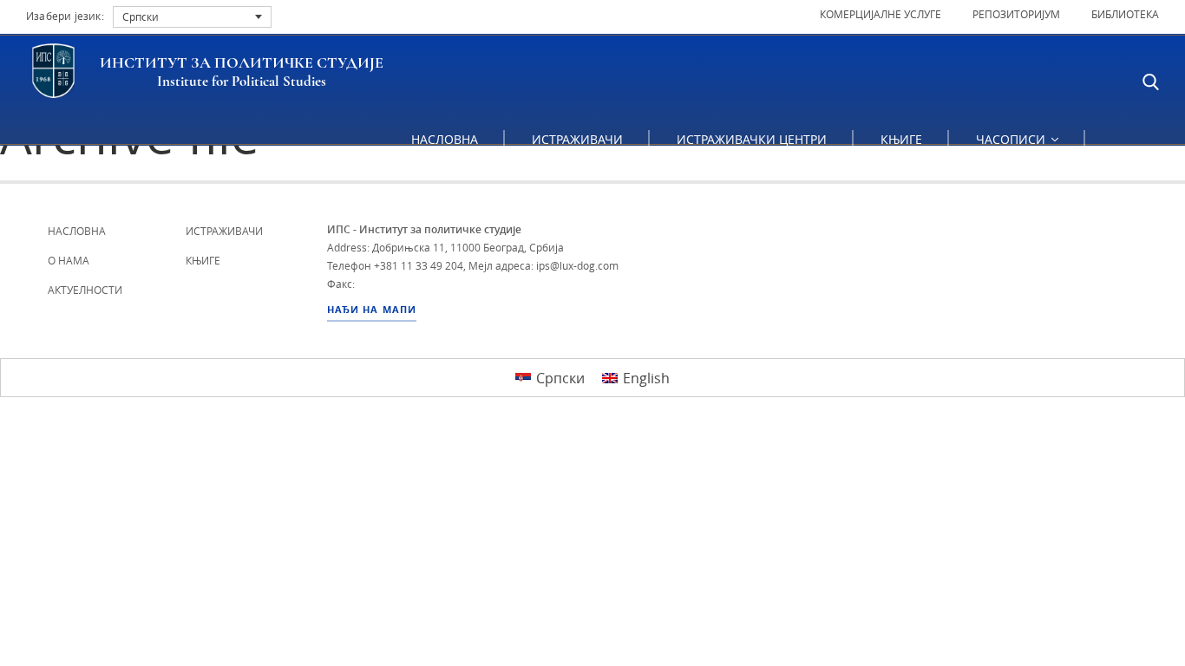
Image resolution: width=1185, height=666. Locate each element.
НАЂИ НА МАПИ (371, 310)
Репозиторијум (1016, 14)
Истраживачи (577, 139)
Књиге (901, 139)
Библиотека (1125, 14)
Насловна (444, 139)
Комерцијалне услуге (880, 14)
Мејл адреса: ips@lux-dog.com (543, 265)
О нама (68, 260)
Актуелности (85, 290)
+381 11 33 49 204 (418, 265)
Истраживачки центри (752, 139)
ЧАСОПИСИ (1012, 139)
